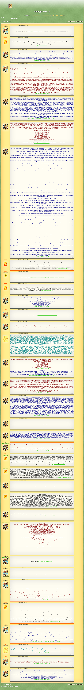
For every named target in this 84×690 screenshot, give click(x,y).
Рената (6, 25)
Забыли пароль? (55, 15)
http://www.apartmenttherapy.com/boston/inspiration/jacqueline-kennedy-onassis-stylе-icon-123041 (47, 277)
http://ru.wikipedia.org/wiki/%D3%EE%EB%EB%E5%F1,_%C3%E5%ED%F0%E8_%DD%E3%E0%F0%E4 (42, 641)
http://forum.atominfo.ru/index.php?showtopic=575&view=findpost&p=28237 (42, 515)
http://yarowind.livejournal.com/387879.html (42, 679)
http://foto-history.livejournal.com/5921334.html (42, 663)
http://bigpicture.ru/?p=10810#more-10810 (35, 31)
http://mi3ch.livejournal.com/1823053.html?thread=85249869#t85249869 (41, 375)
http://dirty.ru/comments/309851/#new (58, 464)
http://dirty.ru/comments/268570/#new (47, 290)
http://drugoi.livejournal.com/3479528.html (42, 392)
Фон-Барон (5, 37)
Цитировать (71, 35)
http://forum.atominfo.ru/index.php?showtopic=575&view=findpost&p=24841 (42, 486)
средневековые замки (5, 18)
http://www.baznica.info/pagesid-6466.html (41, 354)
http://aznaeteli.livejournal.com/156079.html (42, 143)
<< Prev (7, 21)
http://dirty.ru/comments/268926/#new (62, 268)
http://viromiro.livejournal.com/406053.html (45, 561)
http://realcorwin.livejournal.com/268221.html (42, 599)
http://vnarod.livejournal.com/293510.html (42, 574)
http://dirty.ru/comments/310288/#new (64, 477)
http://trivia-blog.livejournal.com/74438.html (42, 93)
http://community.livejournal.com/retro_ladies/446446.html (47, 315)
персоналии (14, 18)
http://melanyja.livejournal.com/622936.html (42, 450)
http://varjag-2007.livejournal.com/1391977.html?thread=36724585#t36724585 (41, 118)
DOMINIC (5, 271)
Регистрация (62, 15)
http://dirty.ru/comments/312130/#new (53, 506)
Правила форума (44, 6)
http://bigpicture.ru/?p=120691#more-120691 (42, 438)
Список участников (36, 6)
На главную (28, 6)
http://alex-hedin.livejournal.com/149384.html (42, 424)
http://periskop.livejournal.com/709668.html (41, 415)
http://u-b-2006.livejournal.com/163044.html (42, 306)
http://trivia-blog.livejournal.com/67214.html (42, 60)
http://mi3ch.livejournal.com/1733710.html (42, 256)
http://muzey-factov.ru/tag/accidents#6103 (42, 652)
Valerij (5, 644)
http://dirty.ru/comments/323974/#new (56, 621)
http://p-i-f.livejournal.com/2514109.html (42, 552)
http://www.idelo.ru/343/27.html (42, 45)
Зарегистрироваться (54, 6)
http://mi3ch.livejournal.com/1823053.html (42, 368)
